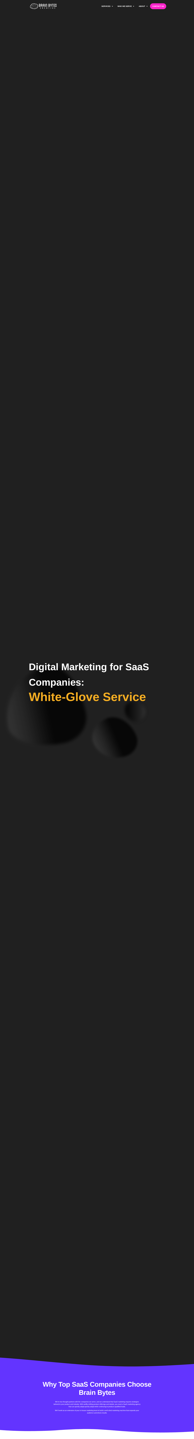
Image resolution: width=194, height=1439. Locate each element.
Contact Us (158, 6)
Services (105, 6)
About (142, 6)
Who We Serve (125, 6)
